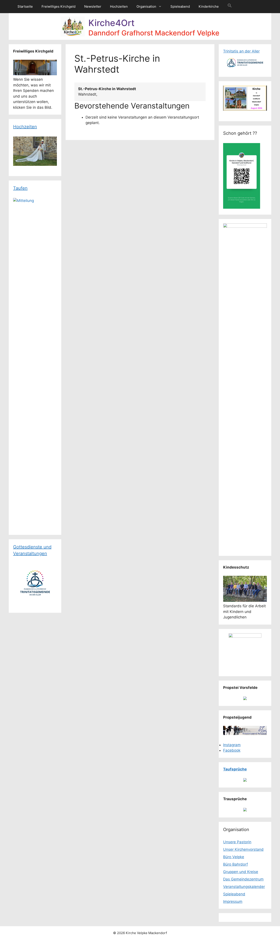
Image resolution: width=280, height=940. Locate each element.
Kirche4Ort (111, 23)
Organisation (146, 6)
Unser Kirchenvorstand (243, 849)
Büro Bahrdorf (235, 864)
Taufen (20, 188)
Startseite (25, 6)
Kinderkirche (209, 6)
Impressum (232, 901)
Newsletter (92, 6)
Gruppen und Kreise (240, 872)
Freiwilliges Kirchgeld (58, 6)
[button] (229, 6)
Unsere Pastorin (237, 842)
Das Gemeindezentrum (243, 879)
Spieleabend (180, 6)
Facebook (231, 750)
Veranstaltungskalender (244, 886)
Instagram (232, 745)
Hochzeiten (119, 6)
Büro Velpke (233, 857)
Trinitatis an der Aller (241, 51)
